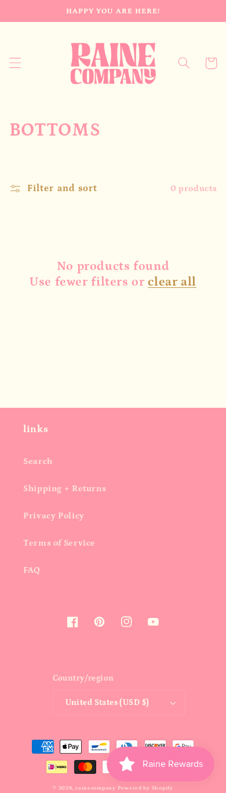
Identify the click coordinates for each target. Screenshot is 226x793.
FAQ (32, 570)
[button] (15, 63)
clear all (172, 282)
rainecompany (95, 788)
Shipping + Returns (64, 489)
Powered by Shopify (145, 788)
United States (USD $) (107, 702)
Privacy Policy (54, 516)
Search (38, 461)
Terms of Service (59, 543)
